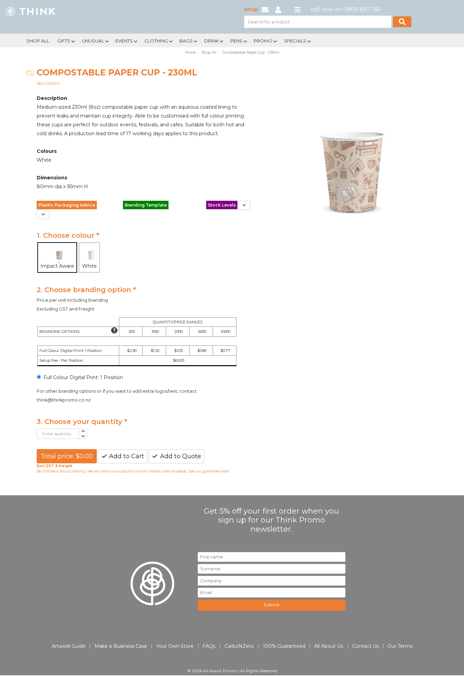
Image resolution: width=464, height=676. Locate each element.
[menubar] (209, 40)
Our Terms (400, 646)
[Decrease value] (83, 436)
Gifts (63, 40)
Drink (211, 40)
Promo (263, 40)
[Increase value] (83, 431)
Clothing (156, 40)
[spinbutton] (58, 434)
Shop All (37, 40)
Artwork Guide (69, 646)
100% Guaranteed (284, 646)
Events (124, 40)
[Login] (278, 9)
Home (190, 52)
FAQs (208, 646)
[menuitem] (37, 40)
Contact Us (365, 646)
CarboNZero (239, 646)
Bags (186, 40)
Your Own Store (175, 646)
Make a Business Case (120, 646)
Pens (236, 40)
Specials (295, 40)
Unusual (93, 40)
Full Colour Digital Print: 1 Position (83, 377)
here (225, 471)
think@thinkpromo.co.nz (64, 400)
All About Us (328, 646)
